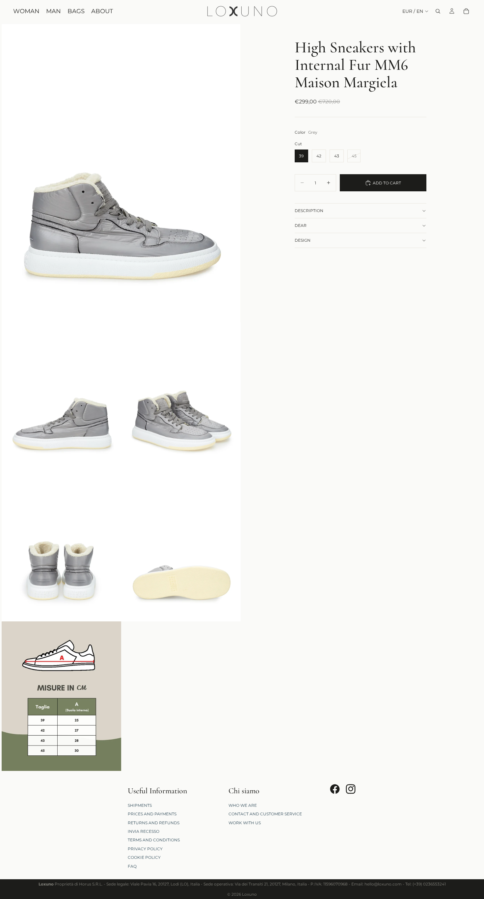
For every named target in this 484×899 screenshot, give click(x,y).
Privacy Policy (145, 848)
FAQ (132, 865)
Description (309, 210)
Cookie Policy (144, 857)
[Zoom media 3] (181, 397)
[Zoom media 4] (61, 546)
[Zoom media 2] (61, 397)
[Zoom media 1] (121, 173)
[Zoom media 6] (61, 696)
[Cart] (466, 11)
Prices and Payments (152, 813)
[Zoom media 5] (181, 546)
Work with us (245, 822)
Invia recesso (143, 831)
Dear (301, 225)
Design (302, 240)
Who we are (243, 805)
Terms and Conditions (154, 839)
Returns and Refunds (153, 822)
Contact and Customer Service (265, 813)
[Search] (438, 11)
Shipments (140, 805)
